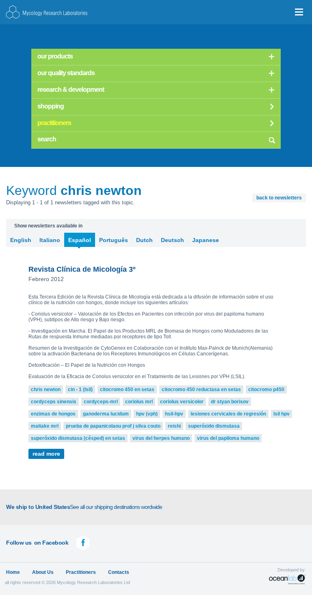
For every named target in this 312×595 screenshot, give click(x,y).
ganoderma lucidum (106, 414)
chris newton (46, 389)
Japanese (205, 240)
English (20, 240)
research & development (70, 89)
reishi (174, 426)
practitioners (54, 122)
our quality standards (66, 72)
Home (13, 572)
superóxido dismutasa (214, 426)
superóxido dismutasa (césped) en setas (78, 438)
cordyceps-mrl (101, 402)
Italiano (49, 240)
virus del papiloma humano (228, 438)
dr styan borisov (230, 402)
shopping (50, 106)
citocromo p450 (266, 389)
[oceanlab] (287, 579)
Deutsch (172, 240)
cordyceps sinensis (53, 402)
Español (79, 240)
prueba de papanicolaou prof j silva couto (113, 426)
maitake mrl (44, 426)
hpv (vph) (147, 414)
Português (113, 240)
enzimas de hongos (53, 414)
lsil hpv (281, 414)
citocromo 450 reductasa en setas (201, 389)
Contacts (118, 572)
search (271, 139)
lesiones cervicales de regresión (228, 414)
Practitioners (81, 572)
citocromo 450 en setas (127, 389)
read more (46, 454)
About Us (43, 572)
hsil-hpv (174, 414)
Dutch (144, 240)
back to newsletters (279, 198)
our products (55, 56)
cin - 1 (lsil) (80, 389)
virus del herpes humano (161, 438)
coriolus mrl (139, 402)
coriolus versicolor (182, 402)
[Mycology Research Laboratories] (46, 12)
